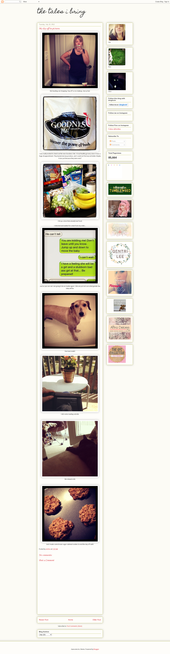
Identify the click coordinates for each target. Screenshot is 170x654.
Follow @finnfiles (114, 129)
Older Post (97, 620)
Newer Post (43, 620)
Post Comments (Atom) (74, 626)
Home (70, 620)
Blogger (96, 649)
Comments (115, 145)
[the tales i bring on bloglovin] (118, 106)
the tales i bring (61, 12)
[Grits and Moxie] (120, 311)
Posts (113, 141)
